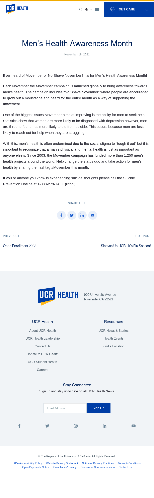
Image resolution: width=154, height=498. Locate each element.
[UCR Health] (17, 9)
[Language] (88, 9)
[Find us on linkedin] (104, 426)
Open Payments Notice (35, 467)
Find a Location (113, 346)
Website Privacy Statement (62, 463)
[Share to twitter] (71, 215)
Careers (42, 369)
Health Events (113, 338)
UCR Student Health (42, 362)
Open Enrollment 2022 (19, 246)
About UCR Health (42, 330)
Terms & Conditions (129, 463)
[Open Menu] (97, 9)
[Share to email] (92, 215)
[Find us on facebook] (19, 426)
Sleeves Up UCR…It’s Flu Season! (126, 246)
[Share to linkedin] (82, 215)
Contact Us (43, 346)
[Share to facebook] (61, 215)
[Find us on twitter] (47, 426)
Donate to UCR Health (42, 354)
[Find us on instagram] (76, 426)
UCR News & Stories (113, 330)
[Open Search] (80, 9)
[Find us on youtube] (133, 426)
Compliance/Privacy (65, 467)
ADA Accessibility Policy (27, 463)
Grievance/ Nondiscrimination (98, 467)
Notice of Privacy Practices (98, 463)
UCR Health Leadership (42, 338)
